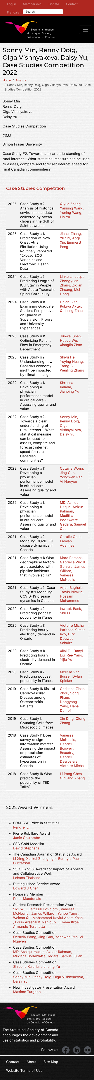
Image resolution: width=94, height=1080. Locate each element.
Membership (32, 4)
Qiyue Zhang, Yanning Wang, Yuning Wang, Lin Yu (72, 210)
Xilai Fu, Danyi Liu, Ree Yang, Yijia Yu (71, 655)
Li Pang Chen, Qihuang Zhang (72, 776)
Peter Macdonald (27, 898)
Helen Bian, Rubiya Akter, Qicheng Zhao (71, 306)
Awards (21, 80)
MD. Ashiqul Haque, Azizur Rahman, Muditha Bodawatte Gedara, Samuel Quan (73, 515)
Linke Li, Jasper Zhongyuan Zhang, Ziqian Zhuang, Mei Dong (73, 285)
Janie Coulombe (26, 838)
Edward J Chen (25, 888)
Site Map (51, 1062)
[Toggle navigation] (85, 29)
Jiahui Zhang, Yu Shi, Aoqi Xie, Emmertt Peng (71, 240)
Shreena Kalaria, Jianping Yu (69, 386)
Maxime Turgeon (27, 992)
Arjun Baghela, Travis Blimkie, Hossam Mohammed (72, 594)
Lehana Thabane (26, 878)
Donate (54, 4)
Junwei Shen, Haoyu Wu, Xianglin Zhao (71, 340)
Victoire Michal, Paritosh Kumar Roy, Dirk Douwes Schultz (72, 634)
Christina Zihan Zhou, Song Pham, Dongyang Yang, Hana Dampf (72, 700)
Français (13, 12)
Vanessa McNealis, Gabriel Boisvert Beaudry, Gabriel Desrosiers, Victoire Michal (72, 750)
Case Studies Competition (35, 188)
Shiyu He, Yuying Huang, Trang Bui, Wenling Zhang (72, 363)
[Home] (29, 29)
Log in (11, 4)
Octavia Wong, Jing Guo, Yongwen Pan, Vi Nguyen (72, 475)
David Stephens (26, 848)
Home (7, 80)
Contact (72, 4)
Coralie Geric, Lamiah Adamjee (71, 541)
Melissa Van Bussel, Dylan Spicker (71, 676)
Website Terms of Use (24, 1070)
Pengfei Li (21, 827)
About (31, 1062)
